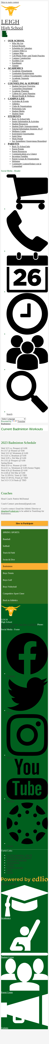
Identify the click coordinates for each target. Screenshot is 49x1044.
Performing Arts (19, 109)
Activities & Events (20, 101)
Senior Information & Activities (25, 121)
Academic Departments (22, 71)
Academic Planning (20, 91)
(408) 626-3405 (8, 627)
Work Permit (17, 139)
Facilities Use (18, 60)
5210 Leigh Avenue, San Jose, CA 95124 (19, 624)
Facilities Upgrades (15, 867)
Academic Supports (20, 78)
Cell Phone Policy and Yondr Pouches (28, 56)
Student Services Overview (23, 86)
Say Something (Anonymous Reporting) (29, 141)
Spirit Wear (17, 136)
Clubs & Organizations (22, 106)
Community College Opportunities (27, 76)
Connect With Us (19, 51)
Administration (13, 863)
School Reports (18, 46)
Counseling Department (22, 88)
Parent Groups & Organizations (25, 159)
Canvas (10, 872)
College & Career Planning (23, 93)
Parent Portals (18, 149)
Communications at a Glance (24, 154)
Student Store (18, 113)
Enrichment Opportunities (23, 134)
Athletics (16, 104)
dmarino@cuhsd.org (10, 511)
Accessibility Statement (17, 860)
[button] (16, 40)
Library (15, 81)
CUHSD (10, 865)
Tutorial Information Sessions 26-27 (27, 129)
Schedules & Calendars (22, 48)
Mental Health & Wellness (23, 96)
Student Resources (20, 124)
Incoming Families (20, 156)
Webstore (16, 161)
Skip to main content (10, 2)
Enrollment (17, 63)
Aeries (9, 870)
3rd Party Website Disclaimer (19, 858)
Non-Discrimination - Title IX (19, 855)
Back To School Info (21, 119)
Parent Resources (19, 151)
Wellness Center (19, 131)
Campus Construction (21, 58)
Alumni (15, 65)
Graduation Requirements (23, 73)
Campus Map (18, 53)
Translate (21, 421)
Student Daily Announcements (25, 126)
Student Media (18, 111)
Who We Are (17, 43)
